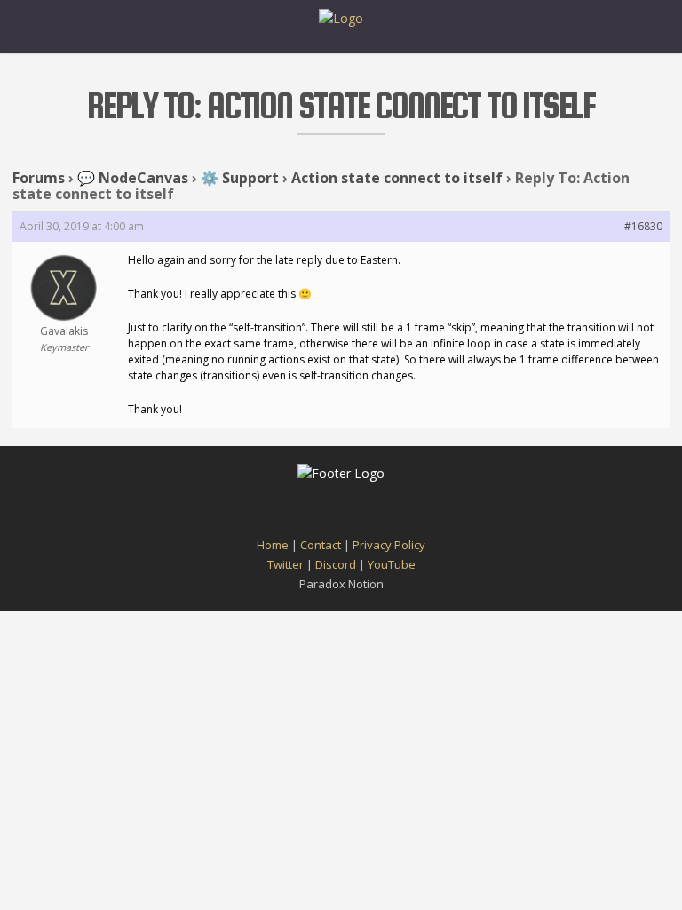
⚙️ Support (240, 178)
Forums (38, 178)
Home (273, 545)
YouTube (392, 564)
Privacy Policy (389, 545)
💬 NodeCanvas (132, 178)
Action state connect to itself (397, 178)
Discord (335, 564)
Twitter (285, 564)
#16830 (643, 226)
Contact (320, 545)
